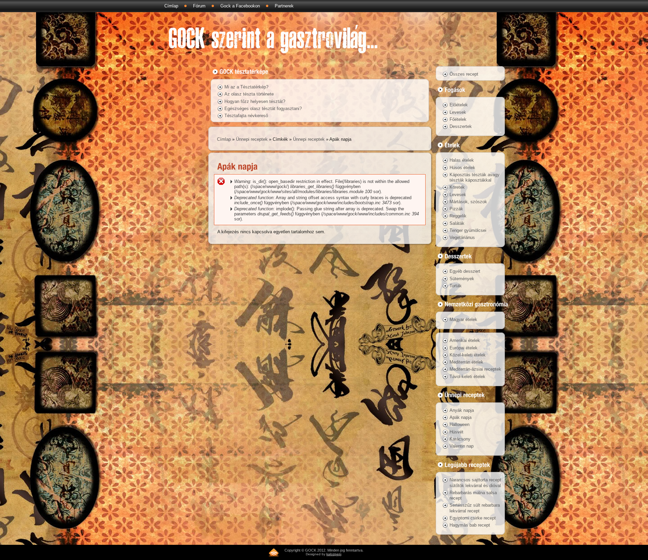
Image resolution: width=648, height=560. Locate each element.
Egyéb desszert (465, 271)
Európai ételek (464, 347)
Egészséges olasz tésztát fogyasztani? (263, 108)
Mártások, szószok (468, 201)
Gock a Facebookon (240, 5)
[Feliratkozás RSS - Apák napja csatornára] (273, 552)
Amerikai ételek (465, 340)
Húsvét (456, 431)
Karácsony (460, 439)
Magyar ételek (463, 319)
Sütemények (462, 278)
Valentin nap (462, 446)
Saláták (457, 223)
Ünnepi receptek (252, 139)
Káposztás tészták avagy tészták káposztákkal (475, 177)
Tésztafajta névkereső (246, 115)
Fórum (199, 5)
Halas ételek (462, 160)
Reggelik (458, 215)
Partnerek (284, 5)
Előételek (459, 104)
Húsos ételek (462, 167)
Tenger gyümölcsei (468, 230)
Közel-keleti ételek (468, 354)
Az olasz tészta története (249, 94)
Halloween (459, 424)
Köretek (457, 187)
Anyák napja (462, 410)
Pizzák (456, 208)
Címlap (171, 5)
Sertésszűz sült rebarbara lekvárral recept (475, 508)
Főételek (458, 119)
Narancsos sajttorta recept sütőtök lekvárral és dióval (475, 482)
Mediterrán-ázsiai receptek (475, 369)
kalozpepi (333, 554)
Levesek (458, 112)
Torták (456, 285)
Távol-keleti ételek (467, 376)
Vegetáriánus (462, 237)
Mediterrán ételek (466, 362)
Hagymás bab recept (470, 525)
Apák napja (460, 417)
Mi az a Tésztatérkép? (246, 86)
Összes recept (464, 74)
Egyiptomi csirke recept (473, 518)
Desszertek (461, 126)
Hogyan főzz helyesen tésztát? (254, 101)
